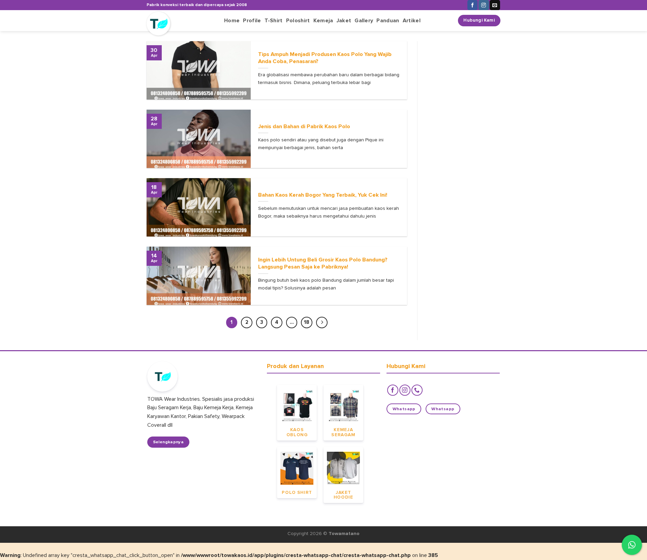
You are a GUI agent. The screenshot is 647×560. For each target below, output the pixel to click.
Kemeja (323, 20)
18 (306, 322)
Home (232, 20)
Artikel (412, 20)
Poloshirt (298, 20)
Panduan (387, 20)
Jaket (344, 20)
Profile (252, 20)
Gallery (364, 20)
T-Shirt (274, 20)
